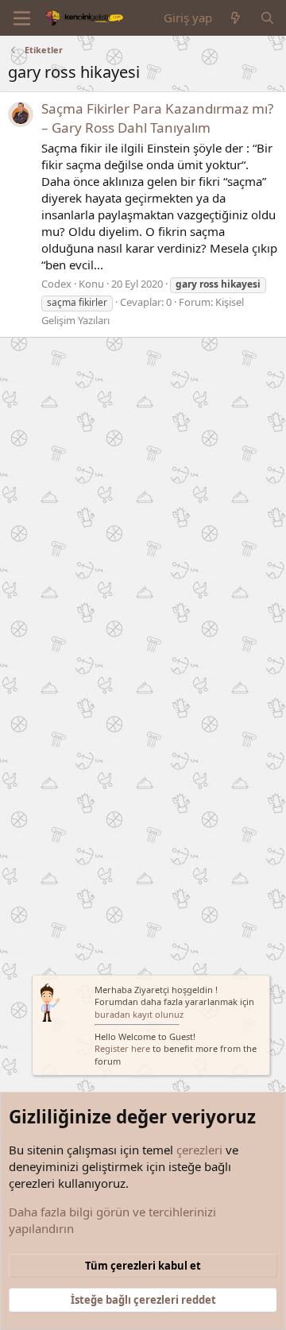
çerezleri (199, 1150)
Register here (122, 1048)
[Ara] (267, 18)
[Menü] (22, 18)
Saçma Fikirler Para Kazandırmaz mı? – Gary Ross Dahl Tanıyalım (157, 118)
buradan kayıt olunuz (139, 1014)
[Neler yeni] (235, 18)
